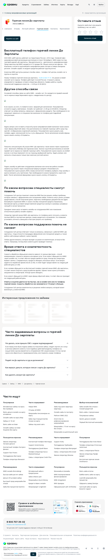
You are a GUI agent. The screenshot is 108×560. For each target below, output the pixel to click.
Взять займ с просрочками (89, 412)
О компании (7, 29)
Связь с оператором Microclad (65, 452)
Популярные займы (86, 415)
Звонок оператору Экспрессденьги (9, 443)
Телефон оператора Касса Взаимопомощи (38, 453)
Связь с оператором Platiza (89, 450)
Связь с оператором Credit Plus (40, 457)
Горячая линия (40, 384)
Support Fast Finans (10, 453)
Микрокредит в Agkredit (37, 487)
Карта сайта (19, 539)
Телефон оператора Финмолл (14, 459)
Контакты (54, 29)
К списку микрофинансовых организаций (20, 13)
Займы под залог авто (37, 424)
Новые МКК (33, 407)
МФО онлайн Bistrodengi (12, 471)
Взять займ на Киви (10, 424)
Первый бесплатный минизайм (90, 422)
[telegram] (86, 548)
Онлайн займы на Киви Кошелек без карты (11, 429)
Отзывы (17, 29)
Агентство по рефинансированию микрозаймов (61, 421)
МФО (19, 384)
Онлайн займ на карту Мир (13, 418)
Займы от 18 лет (9, 421)
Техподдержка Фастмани (12, 456)
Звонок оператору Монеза (63, 455)
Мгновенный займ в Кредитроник (36, 472)
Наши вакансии (43, 539)
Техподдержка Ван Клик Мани (90, 442)
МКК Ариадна (59, 483)
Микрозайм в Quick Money (38, 480)
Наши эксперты (31, 539)
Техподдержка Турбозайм (63, 445)
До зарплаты (28, 384)
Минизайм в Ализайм (62, 471)
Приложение (65, 29)
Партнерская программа (29, 535)
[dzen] (104, 548)
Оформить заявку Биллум (88, 483)
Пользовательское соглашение (61, 535)
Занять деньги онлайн (87, 419)
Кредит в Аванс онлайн (37, 483)
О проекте (7, 535)
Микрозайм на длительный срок (66, 432)
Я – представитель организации (94, 13)
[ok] (98, 548)
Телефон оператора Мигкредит (65, 448)
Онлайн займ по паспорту (63, 412)
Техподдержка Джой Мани (38, 448)
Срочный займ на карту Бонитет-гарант (88, 488)
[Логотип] (52, 543)
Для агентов (43, 535)
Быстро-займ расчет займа (13, 475)
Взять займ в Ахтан (86, 471)
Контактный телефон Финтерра (40, 442)
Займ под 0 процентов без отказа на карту (38, 420)
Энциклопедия (8, 539)
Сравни (4, 384)
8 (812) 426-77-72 (45, 78)
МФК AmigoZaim (60, 480)
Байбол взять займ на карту (89, 475)
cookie (16, 553)
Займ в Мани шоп (35, 477)
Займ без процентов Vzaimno (13, 487)
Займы (12, 384)
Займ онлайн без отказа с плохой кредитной (88, 408)
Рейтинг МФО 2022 (61, 415)
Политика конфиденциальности (85, 535)
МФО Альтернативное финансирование (62, 476)
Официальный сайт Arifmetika (65, 487)
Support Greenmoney (36, 445)
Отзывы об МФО (35, 410)
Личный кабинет (28, 29)
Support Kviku (59, 442)
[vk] (92, 548)
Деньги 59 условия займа (12, 478)
